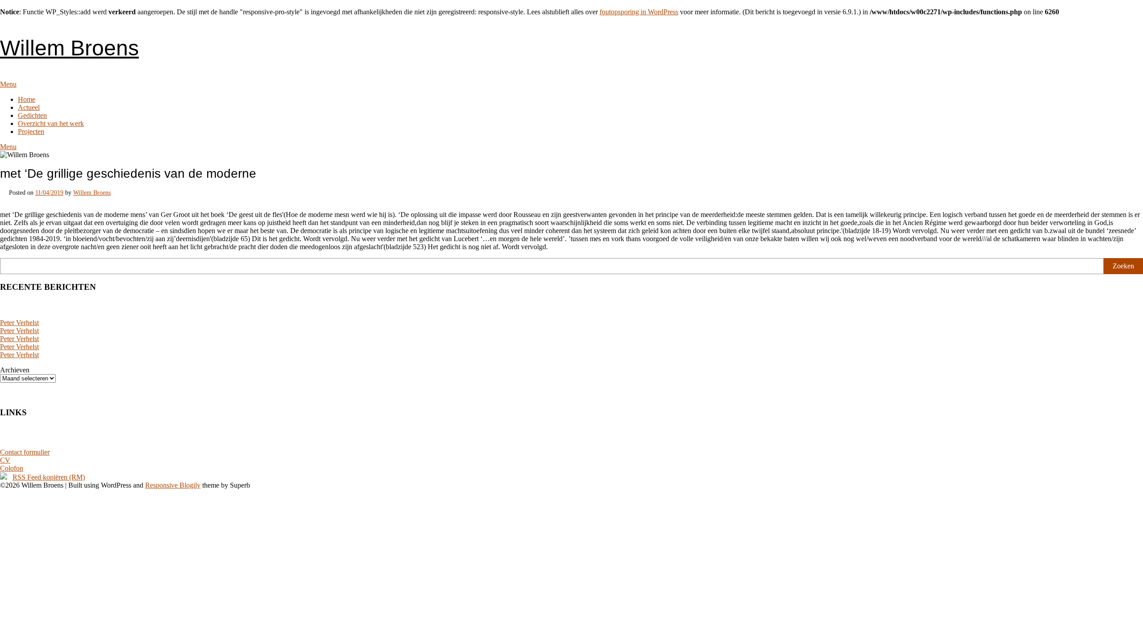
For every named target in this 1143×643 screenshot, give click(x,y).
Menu (8, 84)
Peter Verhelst (19, 322)
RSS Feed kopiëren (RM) (49, 477)
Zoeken (1123, 266)
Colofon (11, 468)
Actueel (29, 107)
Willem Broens (69, 48)
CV (5, 460)
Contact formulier (25, 452)
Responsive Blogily (172, 485)
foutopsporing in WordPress (639, 12)
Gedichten (32, 115)
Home (26, 99)
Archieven (14, 370)
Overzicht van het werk (51, 123)
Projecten (31, 131)
